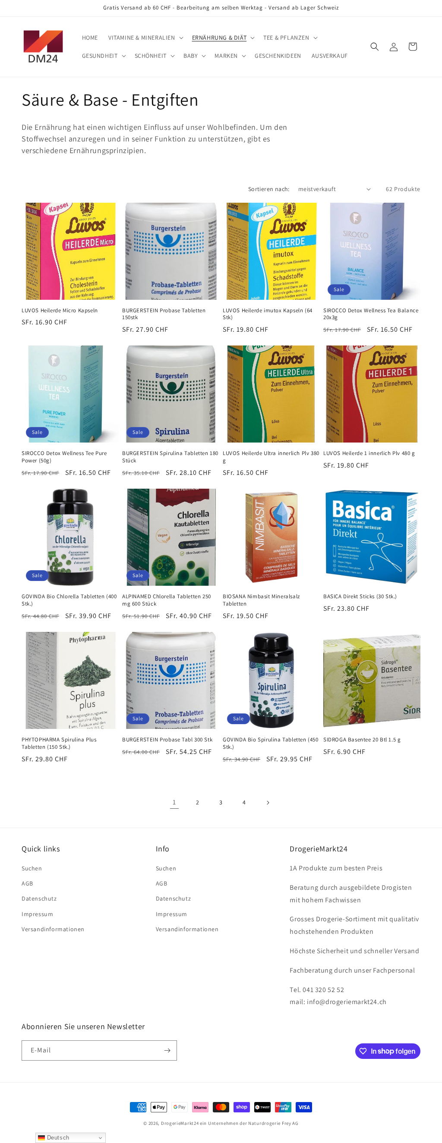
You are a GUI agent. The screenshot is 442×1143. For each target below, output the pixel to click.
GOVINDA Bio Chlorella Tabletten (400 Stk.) (69, 600)
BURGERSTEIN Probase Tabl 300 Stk (167, 739)
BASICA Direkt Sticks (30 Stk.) (360, 596)
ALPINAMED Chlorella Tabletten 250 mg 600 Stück (166, 600)
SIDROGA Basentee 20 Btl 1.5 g (362, 739)
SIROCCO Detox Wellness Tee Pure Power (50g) (64, 457)
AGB (27, 883)
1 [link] (174, 802)
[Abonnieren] (167, 1050)
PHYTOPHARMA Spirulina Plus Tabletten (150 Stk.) (59, 743)
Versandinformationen (53, 929)
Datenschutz (39, 898)
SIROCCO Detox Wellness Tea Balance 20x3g (370, 314)
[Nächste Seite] (267, 802)
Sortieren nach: (269, 189)
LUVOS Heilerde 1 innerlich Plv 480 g (369, 453)
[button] (145, 37)
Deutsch (57, 1137)
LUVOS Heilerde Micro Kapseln (60, 310)
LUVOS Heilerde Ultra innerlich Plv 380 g (271, 457)
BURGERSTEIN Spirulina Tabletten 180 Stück (170, 457)
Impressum (37, 914)
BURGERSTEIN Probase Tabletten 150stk (163, 314)
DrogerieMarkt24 (180, 1123)
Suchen (32, 868)
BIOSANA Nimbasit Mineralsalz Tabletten (261, 600)
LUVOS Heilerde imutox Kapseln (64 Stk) (268, 314)
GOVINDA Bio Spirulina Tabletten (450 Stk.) (271, 743)
